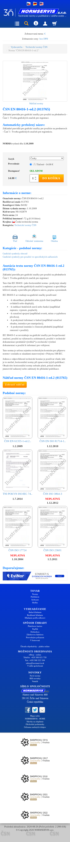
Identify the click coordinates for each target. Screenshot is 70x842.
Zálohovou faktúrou (35, 634)
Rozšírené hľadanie (35, 615)
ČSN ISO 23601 (52, 550)
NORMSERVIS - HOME (35, 719)
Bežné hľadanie (35, 612)
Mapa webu (35, 716)
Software (35, 600)
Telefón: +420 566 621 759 (35, 657)
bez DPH (43, 38)
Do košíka (51, 178)
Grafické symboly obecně (15, 253)
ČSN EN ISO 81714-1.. (52, 441)
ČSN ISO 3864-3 (52, 493)
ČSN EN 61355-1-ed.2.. (17, 441)
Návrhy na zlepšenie (35, 721)
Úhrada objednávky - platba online (35, 646)
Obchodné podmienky (35, 724)
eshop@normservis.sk (35, 663)
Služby (35, 602)
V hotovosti (35, 640)
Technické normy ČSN (36, 47)
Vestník (35, 681)
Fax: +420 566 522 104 (35, 660)
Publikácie (35, 597)
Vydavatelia (16, 47)
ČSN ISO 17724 (17, 550)
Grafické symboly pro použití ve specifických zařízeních (30, 256)
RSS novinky (35, 678)
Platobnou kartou (35, 626)
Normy (35, 594)
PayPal (35, 629)
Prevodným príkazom (35, 637)
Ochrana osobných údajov (35, 727)
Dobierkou (35, 632)
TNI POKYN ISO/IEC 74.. (17, 493)
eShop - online (35, 655)
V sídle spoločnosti (35, 666)
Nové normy (35, 676)
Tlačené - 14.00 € (44, 164)
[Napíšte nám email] (42, 710)
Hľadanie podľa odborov (35, 618)
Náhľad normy (36, 103)
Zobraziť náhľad (14, 384)
